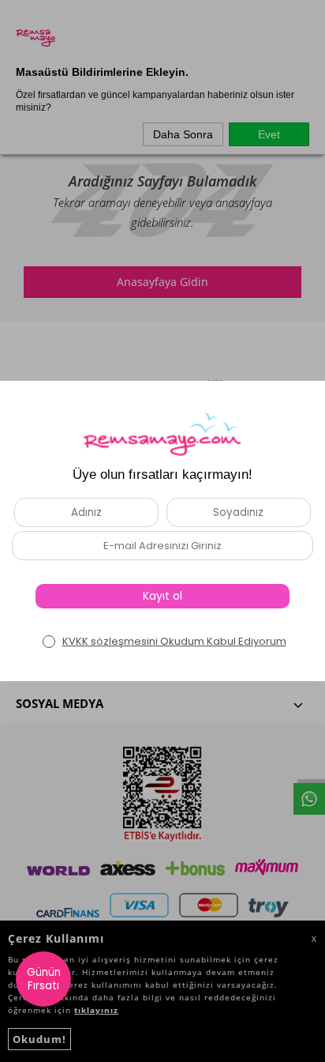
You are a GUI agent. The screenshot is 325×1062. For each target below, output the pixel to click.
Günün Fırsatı (44, 979)
